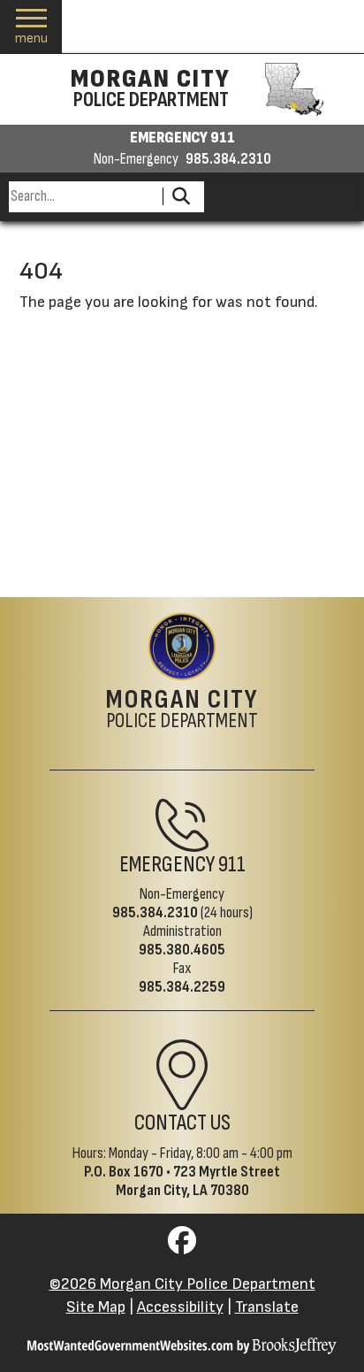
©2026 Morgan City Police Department (182, 1284)
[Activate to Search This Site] (180, 196)
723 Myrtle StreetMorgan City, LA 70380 (198, 1181)
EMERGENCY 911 (182, 138)
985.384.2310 (228, 159)
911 (232, 865)
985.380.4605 (182, 949)
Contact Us (182, 1123)
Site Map (95, 1307)
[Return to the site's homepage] (182, 646)
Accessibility (180, 1307)
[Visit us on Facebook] (182, 1246)
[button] (31, 27)
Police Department (182, 710)
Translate (267, 1307)
